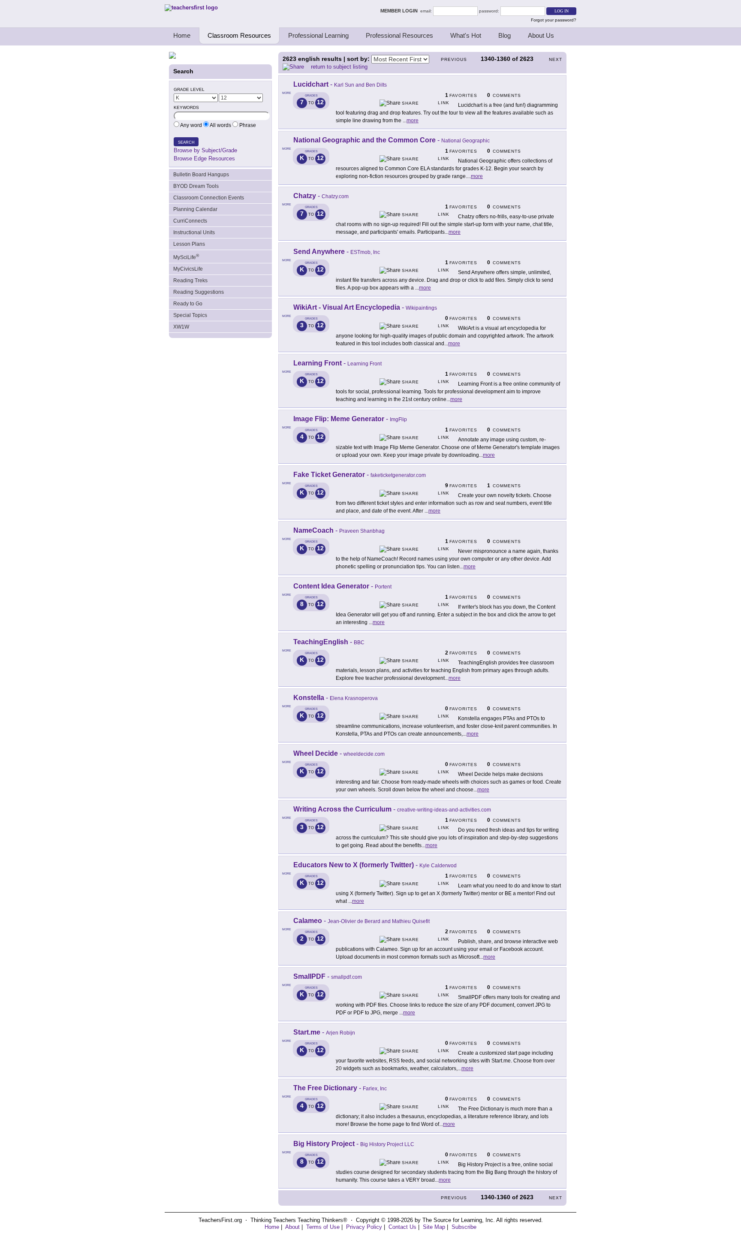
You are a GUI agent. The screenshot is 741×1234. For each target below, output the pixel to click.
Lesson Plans (189, 244)
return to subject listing (339, 66)
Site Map (434, 1227)
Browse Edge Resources (204, 158)
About (292, 1227)
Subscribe (464, 1227)
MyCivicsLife (188, 269)
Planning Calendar (195, 209)
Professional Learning (318, 35)
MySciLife (186, 256)
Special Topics (190, 315)
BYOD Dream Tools (196, 186)
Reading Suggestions (198, 292)
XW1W (181, 327)
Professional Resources (399, 35)
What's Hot (465, 35)
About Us (541, 35)
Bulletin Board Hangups (201, 175)
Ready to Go (187, 304)
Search (186, 142)
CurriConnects (190, 221)
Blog (504, 35)
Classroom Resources (239, 35)
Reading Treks (190, 281)
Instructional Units (194, 232)
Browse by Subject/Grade (205, 150)
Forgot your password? (553, 20)
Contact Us (402, 1227)
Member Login (400, 10)
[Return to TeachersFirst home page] (191, 7)
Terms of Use (323, 1227)
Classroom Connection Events (208, 198)
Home (181, 35)
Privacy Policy (364, 1227)
